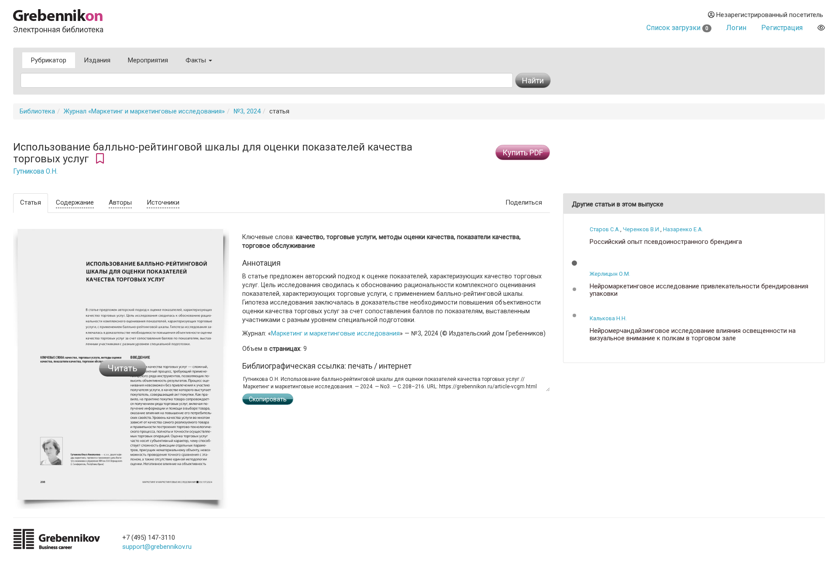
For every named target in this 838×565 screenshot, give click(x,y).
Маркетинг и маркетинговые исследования (335, 333)
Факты (196, 60)
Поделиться (523, 202)
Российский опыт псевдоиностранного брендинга (666, 242)
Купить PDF (522, 152)
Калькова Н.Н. (608, 318)
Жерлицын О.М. (610, 274)
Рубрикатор (48, 60)
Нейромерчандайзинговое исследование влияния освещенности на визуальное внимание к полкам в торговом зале (693, 334)
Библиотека (37, 111)
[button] (574, 263)
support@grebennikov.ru (157, 547)
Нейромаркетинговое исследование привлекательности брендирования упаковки (699, 290)
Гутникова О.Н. (35, 171)
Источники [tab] (163, 202)
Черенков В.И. (641, 229)
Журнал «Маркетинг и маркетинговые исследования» (144, 111)
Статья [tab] (30, 202)
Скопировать (268, 399)
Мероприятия (148, 60)
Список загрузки (677, 28)
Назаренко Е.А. (683, 229)
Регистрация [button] (782, 28)
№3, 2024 (247, 111)
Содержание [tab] (75, 202)
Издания (97, 60)
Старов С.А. (605, 229)
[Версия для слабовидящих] (821, 27)
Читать (122, 368)
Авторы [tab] (120, 202)
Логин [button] (736, 28)
